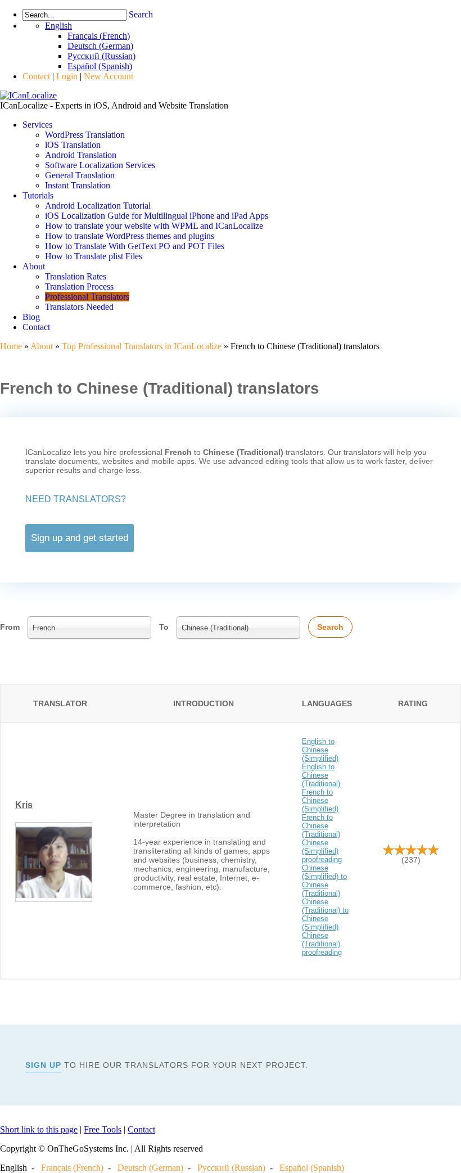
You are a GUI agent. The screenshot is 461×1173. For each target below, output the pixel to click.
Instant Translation (77, 185)
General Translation (80, 175)
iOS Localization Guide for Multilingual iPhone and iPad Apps (156, 215)
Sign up (43, 1065)
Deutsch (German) (150, 1167)
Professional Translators (87, 296)
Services (37, 124)
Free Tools (102, 1129)
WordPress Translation (85, 134)
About (33, 266)
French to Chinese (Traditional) (321, 825)
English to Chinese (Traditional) (321, 775)
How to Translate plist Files (93, 256)
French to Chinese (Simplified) (320, 800)
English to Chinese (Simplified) (320, 750)
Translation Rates (75, 276)
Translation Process (79, 286)
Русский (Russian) (231, 1167)
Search (141, 14)
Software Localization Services (100, 165)
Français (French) (72, 1167)
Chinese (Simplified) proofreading (322, 851)
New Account (108, 76)
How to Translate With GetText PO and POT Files (134, 246)
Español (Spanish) (311, 1167)
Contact (36, 76)
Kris (24, 805)
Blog (31, 317)
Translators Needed (79, 307)
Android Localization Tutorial (98, 205)
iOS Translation (73, 145)
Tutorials (37, 195)
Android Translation (80, 155)
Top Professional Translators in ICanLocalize (142, 346)
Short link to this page (39, 1129)
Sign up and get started (79, 538)
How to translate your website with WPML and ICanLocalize (154, 226)
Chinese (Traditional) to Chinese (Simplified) (325, 914)
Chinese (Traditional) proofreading (322, 944)
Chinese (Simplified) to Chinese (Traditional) (324, 880)
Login (67, 76)
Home (11, 346)
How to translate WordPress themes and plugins (129, 236)
